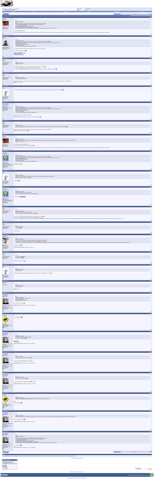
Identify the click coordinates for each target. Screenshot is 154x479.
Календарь (89, 11)
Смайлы (4, 465)
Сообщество (65, 11)
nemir (4, 19)
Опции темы (133, 15)
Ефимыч (5, 236)
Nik (3, 88)
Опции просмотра (148, 15)
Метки (3, 454)
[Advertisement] (131, 3)
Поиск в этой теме (140, 15)
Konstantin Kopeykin (5, 295)
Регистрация (14, 11)
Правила (34, 11)
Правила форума (5, 468)
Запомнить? (88, 8)
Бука (4, 37)
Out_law (5, 153)
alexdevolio (5, 104)
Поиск (143, 11)
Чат (47, 11)
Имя (78, 8)
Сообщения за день (117, 11)
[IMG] (3, 466)
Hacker (4, 315)
